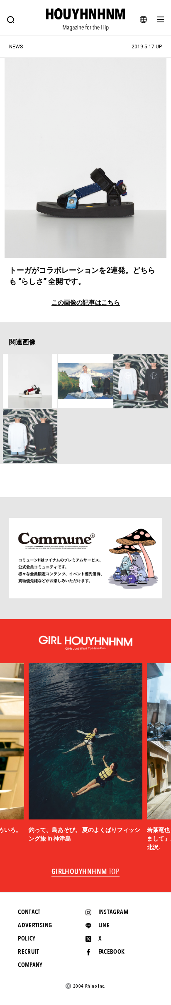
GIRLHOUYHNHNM (85, 872)
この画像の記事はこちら (85, 303)
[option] (86, 753)
